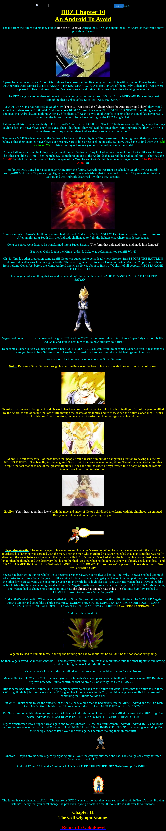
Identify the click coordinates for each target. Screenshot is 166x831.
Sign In (119, 6)
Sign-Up (127, 6)
